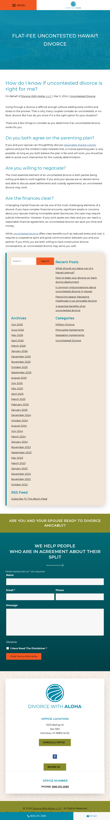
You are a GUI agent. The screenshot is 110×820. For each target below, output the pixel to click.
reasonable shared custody (80, 145)
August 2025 (19, 377)
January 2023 (19, 468)
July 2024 (17, 431)
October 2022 (19, 484)
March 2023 (18, 463)
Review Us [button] (54, 767)
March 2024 (18, 436)
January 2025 (19, 410)
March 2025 (18, 399)
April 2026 (17, 340)
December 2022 (21, 473)
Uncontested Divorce (82, 96)
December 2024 (21, 415)
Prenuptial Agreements (70, 330)
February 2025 (20, 404)
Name (10, 575)
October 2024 (19, 420)
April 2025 (17, 393)
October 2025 (19, 367)
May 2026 (17, 335)
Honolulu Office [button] (54, 742)
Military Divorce (65, 324)
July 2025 (17, 383)
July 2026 (17, 324)
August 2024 (19, 425)
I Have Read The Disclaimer (28, 648)
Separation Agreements (70, 335)
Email (93, 815)
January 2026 (19, 351)
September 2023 (21, 452)
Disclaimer (11, 642)
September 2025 (21, 372)
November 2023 (21, 447)
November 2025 (21, 361)
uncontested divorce (25, 233)
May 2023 (17, 457)
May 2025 (17, 388)
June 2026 (17, 330)
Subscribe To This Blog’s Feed (29, 498)
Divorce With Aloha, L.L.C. (36, 96)
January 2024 (19, 441)
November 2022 (21, 479)
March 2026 (18, 345)
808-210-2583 (38, 815)
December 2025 (21, 356)
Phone (60, 590)
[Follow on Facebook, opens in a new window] (55, 756)
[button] (18, 5)
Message (12, 605)
